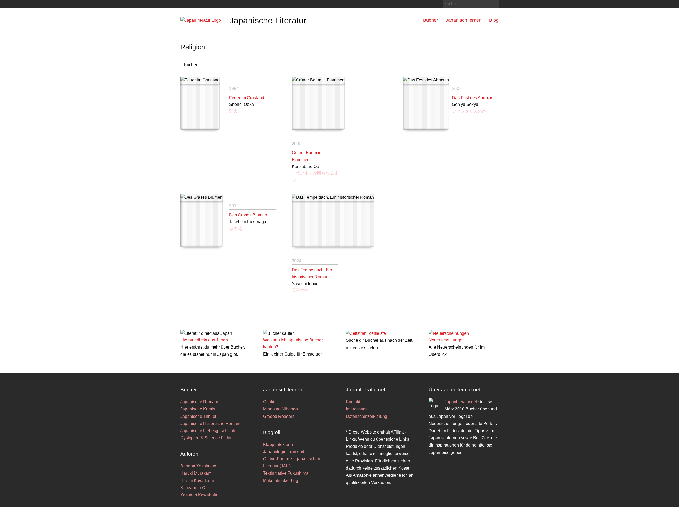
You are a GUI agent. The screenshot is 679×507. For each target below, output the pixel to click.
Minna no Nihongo (280, 409)
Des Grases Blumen (248, 215)
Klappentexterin (278, 444)
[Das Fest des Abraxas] (426, 103)
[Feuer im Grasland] (200, 103)
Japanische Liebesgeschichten (209, 430)
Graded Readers (278, 416)
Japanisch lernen (464, 20)
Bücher (430, 20)
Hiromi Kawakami (197, 480)
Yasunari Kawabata (198, 495)
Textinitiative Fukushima (285, 473)
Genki (268, 402)
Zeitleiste (377, 333)
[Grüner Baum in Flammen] (318, 103)
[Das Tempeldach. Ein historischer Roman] (333, 220)
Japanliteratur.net (461, 402)
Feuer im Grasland (246, 98)
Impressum (356, 409)
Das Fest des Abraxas (472, 98)
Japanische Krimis (197, 409)
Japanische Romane (199, 402)
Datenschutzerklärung (366, 416)
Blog (494, 20)
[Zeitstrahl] (357, 333)
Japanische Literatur (268, 20)
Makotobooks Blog (280, 480)
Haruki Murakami (196, 473)
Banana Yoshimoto (198, 466)
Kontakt (353, 402)
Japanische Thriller (198, 416)
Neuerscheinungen (447, 340)
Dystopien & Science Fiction (207, 438)
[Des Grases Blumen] (201, 220)
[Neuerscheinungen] (449, 333)
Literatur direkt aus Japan (204, 340)
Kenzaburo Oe (194, 488)
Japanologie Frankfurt (283, 451)
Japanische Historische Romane (211, 423)
